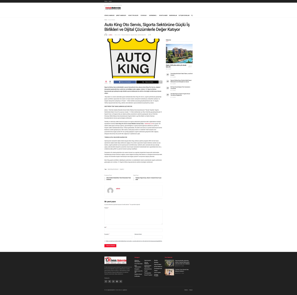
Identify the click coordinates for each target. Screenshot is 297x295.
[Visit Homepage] (113, 8)
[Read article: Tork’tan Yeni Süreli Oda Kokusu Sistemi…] (169, 272)
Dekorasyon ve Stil (138, 271)
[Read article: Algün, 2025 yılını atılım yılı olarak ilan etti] (179, 53)
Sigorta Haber (163, 15)
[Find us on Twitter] (109, 281)
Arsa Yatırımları (139, 263)
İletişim (110, 1)
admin (110, 34)
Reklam (106, 1)
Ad (105, 227)
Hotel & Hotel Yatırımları (147, 266)
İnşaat (145, 271)
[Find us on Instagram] (113, 281)
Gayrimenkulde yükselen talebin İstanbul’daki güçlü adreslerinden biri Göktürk (182, 262)
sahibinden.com (149, 123)
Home (105, 19)
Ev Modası (143, 15)
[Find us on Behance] (117, 281)
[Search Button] (192, 15)
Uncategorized (158, 268)
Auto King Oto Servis (113, 169)
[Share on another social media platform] (160, 82)
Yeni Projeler (157, 272)
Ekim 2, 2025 (117, 34)
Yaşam (156, 270)
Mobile (156, 260)
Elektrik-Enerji (138, 274)
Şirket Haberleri (121, 15)
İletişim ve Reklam (184, 15)
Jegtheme (125, 290)
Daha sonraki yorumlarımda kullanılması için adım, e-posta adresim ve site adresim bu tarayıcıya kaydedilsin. (134, 241)
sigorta (122, 169)
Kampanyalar (173, 15)
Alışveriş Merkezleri (137, 261)
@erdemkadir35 (111, 290)
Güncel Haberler (109, 15)
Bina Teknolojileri (138, 266)
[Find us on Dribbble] (120, 281)
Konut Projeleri (133, 15)
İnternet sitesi (138, 234)
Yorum (106, 208)
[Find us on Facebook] (105, 281)
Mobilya (156, 262)
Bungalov (137, 269)
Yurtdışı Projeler (156, 275)
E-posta (106, 234)
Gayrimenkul (153, 15)
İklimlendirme (148, 269)
